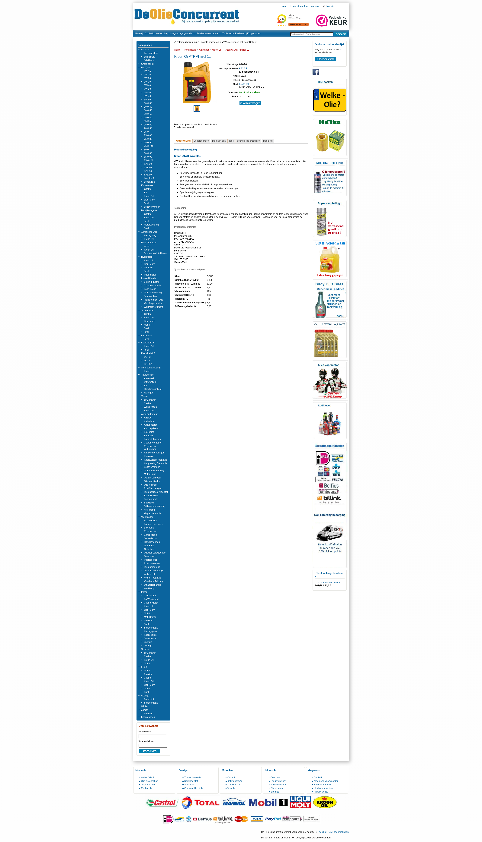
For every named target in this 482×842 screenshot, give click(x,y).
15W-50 (148, 121)
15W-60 (148, 124)
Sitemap (275, 791)
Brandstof (149, 699)
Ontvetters (149, 549)
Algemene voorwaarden (326, 781)
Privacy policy (321, 791)
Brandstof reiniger (153, 439)
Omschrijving (183, 141)
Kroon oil (148, 260)
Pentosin (148, 267)
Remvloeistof (148, 353)
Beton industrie (151, 282)
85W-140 (148, 160)
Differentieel (150, 382)
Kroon (147, 371)
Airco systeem (151, 428)
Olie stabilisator (152, 481)
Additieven (189, 784)
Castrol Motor (151, 602)
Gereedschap (151, 538)
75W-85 (148, 139)
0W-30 (147, 81)
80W (146, 149)
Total (146, 203)
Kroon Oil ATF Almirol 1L (330, 582)
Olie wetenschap (149, 781)
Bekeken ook (219, 141)
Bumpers (148, 435)
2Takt (144, 667)
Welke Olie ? (147, 777)
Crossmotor (150, 595)
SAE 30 (148, 164)
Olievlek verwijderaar (155, 552)
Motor (144, 592)
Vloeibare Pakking (153, 581)
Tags (231, 141)
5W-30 (147, 92)
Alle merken (277, 788)
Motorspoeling (151, 224)
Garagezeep (150, 535)
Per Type (145, 67)
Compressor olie (152, 285)
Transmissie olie (192, 777)
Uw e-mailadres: (146, 741)
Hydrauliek (146, 257)
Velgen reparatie (152, 513)
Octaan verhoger (152, 477)
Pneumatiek (150, 274)
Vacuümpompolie (153, 303)
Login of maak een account (305, 6)
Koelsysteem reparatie (155, 460)
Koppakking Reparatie (155, 463)
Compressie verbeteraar (150, 447)
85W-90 (148, 157)
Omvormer (149, 556)
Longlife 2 (149, 178)
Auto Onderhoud (149, 414)
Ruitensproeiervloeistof (156, 492)
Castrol (147, 189)
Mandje (330, 6)
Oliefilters (146, 49)
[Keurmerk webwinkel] (331, 20)
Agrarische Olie (149, 232)
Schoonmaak (151, 499)
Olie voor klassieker (194, 788)
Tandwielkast (150, 296)
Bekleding (149, 432)
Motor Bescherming (154, 470)
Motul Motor (150, 617)
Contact (318, 777)
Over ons (275, 777)
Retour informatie (323, 784)
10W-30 (148, 103)
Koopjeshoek (254, 33)
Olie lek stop (150, 485)
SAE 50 (148, 171)
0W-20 (147, 78)
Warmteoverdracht (153, 307)
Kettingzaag (150, 235)
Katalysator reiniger (154, 452)
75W (146, 132)
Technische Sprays (153, 570)
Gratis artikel (147, 64)
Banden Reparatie (153, 524)
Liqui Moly (149, 199)
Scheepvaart (147, 310)
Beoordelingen (201, 141)
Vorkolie (148, 642)
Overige (148, 645)
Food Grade (150, 289)
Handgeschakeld (153, 389)
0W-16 (147, 74)
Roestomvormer (152, 563)
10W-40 (148, 107)
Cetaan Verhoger (153, 442)
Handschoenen (152, 542)
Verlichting (149, 510)
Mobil (147, 324)
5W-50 (147, 99)
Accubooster (150, 425)
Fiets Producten (149, 242)
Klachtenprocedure (323, 788)
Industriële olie (148, 278)
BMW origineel (151, 599)
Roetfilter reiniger (153, 488)
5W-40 (147, 96)
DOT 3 (147, 357)
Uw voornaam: (145, 731)
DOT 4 (147, 360)
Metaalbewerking (153, 292)
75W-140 (148, 146)
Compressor (150, 531)
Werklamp (149, 588)
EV (145, 385)
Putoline (148, 620)
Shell (146, 228)
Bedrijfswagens (149, 210)
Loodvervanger (152, 207)
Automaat (149, 378)
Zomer (144, 710)
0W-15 (147, 71)
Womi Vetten (150, 407)
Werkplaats (147, 517)
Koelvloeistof (147, 342)
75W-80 (148, 135)
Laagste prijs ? (278, 781)
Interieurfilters (151, 53)
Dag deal (268, 141)
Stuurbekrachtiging (151, 367)
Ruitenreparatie (152, 567)
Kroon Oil (149, 196)
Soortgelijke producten (248, 141)
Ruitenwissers (151, 495)
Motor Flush (150, 474)
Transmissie (147, 375)
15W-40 (148, 117)
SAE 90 (148, 174)
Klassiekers (147, 185)
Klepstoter (149, 456)
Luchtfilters (149, 56)
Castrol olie (147, 788)
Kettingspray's (234, 781)
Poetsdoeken (151, 560)
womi (146, 246)
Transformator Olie (153, 299)
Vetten (144, 396)
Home (177, 50)
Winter (144, 706)
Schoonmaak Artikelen (155, 253)
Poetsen (148, 713)
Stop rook (149, 502)
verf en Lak (149, 574)
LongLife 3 (149, 182)
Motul (147, 663)
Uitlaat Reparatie (152, 585)
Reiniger (148, 392)
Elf (145, 192)
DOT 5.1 (148, 364)
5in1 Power (150, 400)
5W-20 (147, 89)
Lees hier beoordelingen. (333, 832)
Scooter (145, 649)
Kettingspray (150, 631)
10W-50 (148, 110)
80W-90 (148, 153)
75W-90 (148, 142)
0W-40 (147, 85)
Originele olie (148, 784)
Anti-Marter (149, 421)
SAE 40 (148, 167)
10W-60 (148, 114)
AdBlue (148, 417)
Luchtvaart (146, 335)
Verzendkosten (278, 784)
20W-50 (148, 128)
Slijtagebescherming (154, 506)
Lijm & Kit (149, 545)
